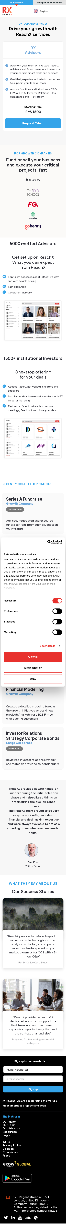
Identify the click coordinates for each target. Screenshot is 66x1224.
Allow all (33, 656)
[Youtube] (20, 1218)
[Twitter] (6, 1218)
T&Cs (6, 1141)
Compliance (10, 1152)
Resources (10, 1131)
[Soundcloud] (28, 1218)
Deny (33, 678)
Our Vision (9, 1121)
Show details (47, 645)
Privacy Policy (12, 1145)
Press (6, 1155)
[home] (7, 11)
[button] (41, 11)
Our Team (9, 1125)
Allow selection (33, 667)
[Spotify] (36, 1218)
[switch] (57, 611)
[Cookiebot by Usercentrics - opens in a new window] (47, 542)
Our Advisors (11, 1128)
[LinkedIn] (13, 1218)
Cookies (8, 1148)
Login (6, 1135)
